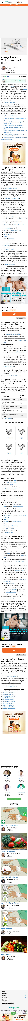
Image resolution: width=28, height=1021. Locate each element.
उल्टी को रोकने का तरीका (18, 506)
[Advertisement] (14, 23)
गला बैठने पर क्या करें (17, 521)
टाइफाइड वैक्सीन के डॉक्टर (6, 139)
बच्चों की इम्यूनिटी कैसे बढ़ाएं (11, 188)
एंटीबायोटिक (14, 589)
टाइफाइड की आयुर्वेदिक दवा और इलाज (10, 903)
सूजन (15, 480)
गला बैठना (6, 521)
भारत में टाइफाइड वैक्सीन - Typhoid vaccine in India (15, 137)
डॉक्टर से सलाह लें (14, 799)
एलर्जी (8, 553)
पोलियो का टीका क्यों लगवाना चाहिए (13, 334)
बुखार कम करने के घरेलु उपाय (16, 498)
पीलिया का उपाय (14, 526)
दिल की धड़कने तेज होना (9, 528)
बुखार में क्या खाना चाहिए (11, 592)
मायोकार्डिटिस (6, 243)
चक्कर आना (6, 519)
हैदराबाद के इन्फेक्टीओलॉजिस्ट (9, 692)
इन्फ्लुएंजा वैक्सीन (8, 418)
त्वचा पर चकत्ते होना (8, 228)
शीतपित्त (5, 524)
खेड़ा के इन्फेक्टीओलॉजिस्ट (8, 699)
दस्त (4, 234)
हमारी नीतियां (4, 993)
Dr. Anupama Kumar (21, 792)
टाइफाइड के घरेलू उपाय (6, 929)
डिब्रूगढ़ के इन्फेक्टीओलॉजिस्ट (9, 708)
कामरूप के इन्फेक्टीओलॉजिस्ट (9, 701)
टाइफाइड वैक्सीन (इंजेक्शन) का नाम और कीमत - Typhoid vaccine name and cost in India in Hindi (14, 127)
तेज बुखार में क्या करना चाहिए (11, 676)
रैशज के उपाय (19, 509)
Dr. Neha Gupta (7, 792)
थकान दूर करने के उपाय (16, 230)
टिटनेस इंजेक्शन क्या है (10, 264)
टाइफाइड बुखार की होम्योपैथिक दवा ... (9, 877)
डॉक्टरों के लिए (4, 997)
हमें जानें (3, 991)
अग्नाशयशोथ (6, 241)
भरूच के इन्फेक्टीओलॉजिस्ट (8, 694)
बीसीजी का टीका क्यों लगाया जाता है (12, 375)
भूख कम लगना (6, 224)
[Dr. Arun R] (21, 773)
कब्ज (8, 234)
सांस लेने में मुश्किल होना (8, 515)
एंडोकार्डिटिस (6, 245)
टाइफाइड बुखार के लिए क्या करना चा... (10, 825)
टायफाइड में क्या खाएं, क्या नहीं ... (8, 851)
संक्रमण (21, 88)
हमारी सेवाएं (4, 995)
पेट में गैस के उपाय (18, 222)
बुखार (13, 216)
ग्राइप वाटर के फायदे (9, 599)
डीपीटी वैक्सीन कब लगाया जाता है (19, 352)
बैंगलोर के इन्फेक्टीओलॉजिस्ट (8, 707)
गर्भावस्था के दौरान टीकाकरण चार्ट (12, 198)
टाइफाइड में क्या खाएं (9, 249)
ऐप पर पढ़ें (13, 1013)
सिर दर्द (11, 484)
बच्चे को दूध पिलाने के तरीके (11, 686)
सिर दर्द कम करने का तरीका (11, 489)
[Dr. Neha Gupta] (7, 787)
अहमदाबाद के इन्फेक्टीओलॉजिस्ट (9, 696)
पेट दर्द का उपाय (17, 504)
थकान (5, 230)
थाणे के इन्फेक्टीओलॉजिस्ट (8, 703)
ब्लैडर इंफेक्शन (11, 239)
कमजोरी (5, 218)
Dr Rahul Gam (7, 778)
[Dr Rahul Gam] (7, 773)
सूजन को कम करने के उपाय (11, 482)
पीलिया (5, 526)
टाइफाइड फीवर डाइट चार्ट (9, 366)
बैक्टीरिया (25, 90)
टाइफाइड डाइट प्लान (5, 954)
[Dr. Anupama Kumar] (21, 787)
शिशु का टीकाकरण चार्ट (10, 102)
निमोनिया (5, 236)
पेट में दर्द (5, 222)
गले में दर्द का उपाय (9, 532)
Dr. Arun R (21, 778)
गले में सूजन (9, 530)
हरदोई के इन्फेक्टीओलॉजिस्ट (8, 698)
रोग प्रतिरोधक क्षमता (11, 583)
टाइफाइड (12, 86)
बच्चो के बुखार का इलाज (19, 570)
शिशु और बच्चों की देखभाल (10, 116)
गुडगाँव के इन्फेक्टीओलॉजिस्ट (8, 705)
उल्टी (5, 506)
